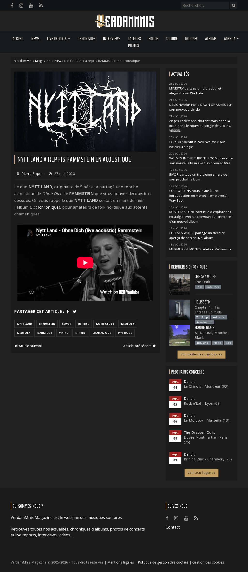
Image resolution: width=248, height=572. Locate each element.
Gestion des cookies (208, 562)
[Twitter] (75, 311)
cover (66, 324)
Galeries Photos (134, 42)
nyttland (24, 324)
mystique (125, 333)
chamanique (102, 333)
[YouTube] (31, 5)
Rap (228, 342)
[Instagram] (21, 5)
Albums (211, 38)
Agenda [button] (229, 38)
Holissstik (202, 302)
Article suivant (30, 345)
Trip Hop (202, 317)
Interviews (111, 38)
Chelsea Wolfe (205, 276)
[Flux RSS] (41, 5)
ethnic (80, 333)
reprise (83, 324)
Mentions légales (120, 562)
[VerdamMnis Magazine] (124, 21)
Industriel (218, 317)
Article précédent (138, 345)
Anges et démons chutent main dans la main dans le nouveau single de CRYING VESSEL (200, 126)
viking (64, 333)
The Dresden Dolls (199, 432)
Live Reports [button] (57, 38)
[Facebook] (12, 5)
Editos (153, 38)
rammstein (47, 324)
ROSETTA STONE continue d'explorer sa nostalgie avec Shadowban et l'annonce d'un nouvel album (200, 217)
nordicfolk (105, 324)
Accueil (18, 38)
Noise (218, 342)
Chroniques (86, 38)
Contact (173, 527)
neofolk (127, 324)
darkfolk (44, 333)
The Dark (202, 281)
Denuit (189, 381)
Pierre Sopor (32, 173)
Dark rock (213, 287)
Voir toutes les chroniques (201, 354)
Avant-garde (204, 322)
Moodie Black (205, 327)
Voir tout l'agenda (201, 473)
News (35, 38)
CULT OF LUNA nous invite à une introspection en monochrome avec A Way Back (198, 196)
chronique (49, 207)
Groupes (191, 38)
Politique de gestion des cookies (163, 562)
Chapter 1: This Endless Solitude (208, 309)
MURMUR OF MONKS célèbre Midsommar (201, 249)
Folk (199, 287)
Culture (172, 38)
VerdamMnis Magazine (32, 60)
